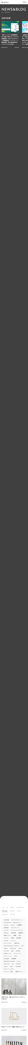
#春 (12, 951)
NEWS (19, 911)
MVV (20, 935)
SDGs (11, 966)
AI (7, 907)
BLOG (12, 907)
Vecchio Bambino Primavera (11, 945)
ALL (3, 907)
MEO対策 (6, 920)
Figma (6, 948)
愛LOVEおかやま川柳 (9, 961)
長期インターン (19, 971)
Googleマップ (17, 922)
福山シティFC (7, 935)
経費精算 (20, 925)
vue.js (19, 961)
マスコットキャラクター (17, 930)
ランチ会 (6, 951)
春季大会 (17, 943)
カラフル (6, 938)
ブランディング (15, 927)
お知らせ (6, 933)
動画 (15, 935)
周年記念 (6, 927)
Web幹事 (6, 958)
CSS (23, 945)
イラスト (6, 930)
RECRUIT (5, 914)
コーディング (17, 953)
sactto (13, 925)
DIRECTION (20, 907)
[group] (10, 35)
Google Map (7, 922)
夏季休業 (14, 933)
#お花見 (18, 951)
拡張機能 (19, 938)
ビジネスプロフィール (17, 920)
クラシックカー (8, 943)
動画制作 (21, 933)
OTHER (12, 914)
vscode (6, 940)
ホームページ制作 (8, 971)
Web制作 (18, 966)
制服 (13, 938)
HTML (20, 948)
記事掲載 (14, 958)
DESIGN (4, 911)
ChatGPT (18, 964)
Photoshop (13, 948)
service (6, 925)
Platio (5, 966)
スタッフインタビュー (9, 969)
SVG (16, 956)
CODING (12, 911)
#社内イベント (7, 953)
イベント (13, 940)
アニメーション (8, 956)
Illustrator (7, 964)
